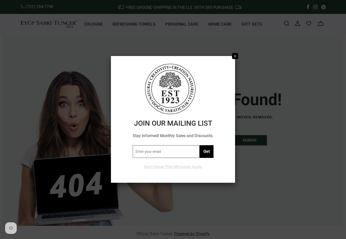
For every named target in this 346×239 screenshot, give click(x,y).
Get (206, 151)
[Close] (235, 56)
